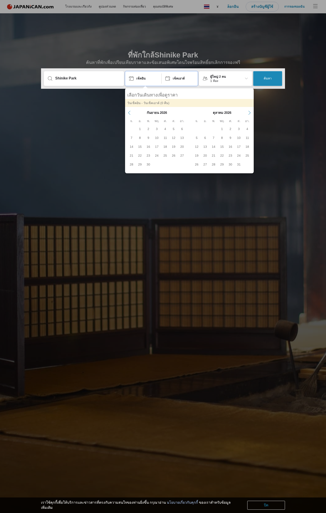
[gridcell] (140, 129)
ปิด (266, 505)
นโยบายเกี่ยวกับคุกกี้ (182, 502)
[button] (129, 113)
